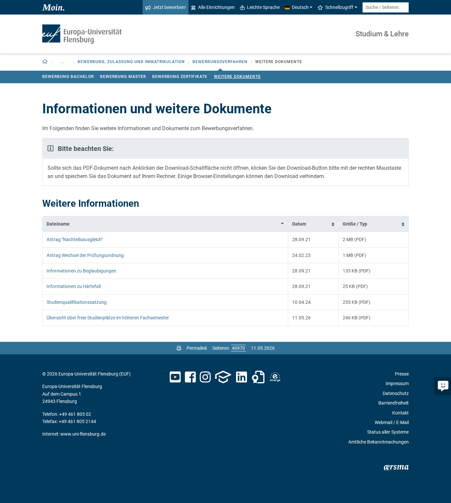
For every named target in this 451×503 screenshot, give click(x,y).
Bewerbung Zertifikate (179, 76)
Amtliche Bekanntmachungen (378, 442)
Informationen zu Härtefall (74, 286)
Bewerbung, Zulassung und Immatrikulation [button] (131, 61)
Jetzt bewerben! (169, 7)
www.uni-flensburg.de (83, 434)
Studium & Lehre (382, 34)
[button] (45, 62)
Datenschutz (396, 393)
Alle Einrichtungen (216, 7)
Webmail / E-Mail (392, 422)
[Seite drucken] (179, 348)
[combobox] (386, 7)
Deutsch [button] (300, 7)
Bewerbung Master (123, 76)
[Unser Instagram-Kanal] (205, 377)
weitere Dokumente (237, 76)
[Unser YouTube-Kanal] (175, 377)
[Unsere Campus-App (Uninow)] (223, 377)
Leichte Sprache (263, 7)
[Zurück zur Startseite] (81, 34)
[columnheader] (165, 224)
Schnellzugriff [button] (339, 7)
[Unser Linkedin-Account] (241, 377)
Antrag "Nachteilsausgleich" (75, 239)
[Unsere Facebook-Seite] (190, 377)
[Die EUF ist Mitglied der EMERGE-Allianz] (275, 377)
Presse (402, 374)
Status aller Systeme (388, 432)
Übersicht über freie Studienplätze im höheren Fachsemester (108, 317)
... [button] (63, 61)
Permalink (197, 348)
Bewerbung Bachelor (68, 76)
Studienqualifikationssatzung (77, 302)
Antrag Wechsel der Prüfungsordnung (85, 255)
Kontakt (400, 412)
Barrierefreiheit (393, 403)
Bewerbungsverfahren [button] (220, 61)
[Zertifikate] (258, 377)
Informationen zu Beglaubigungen (81, 270)
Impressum (397, 383)
